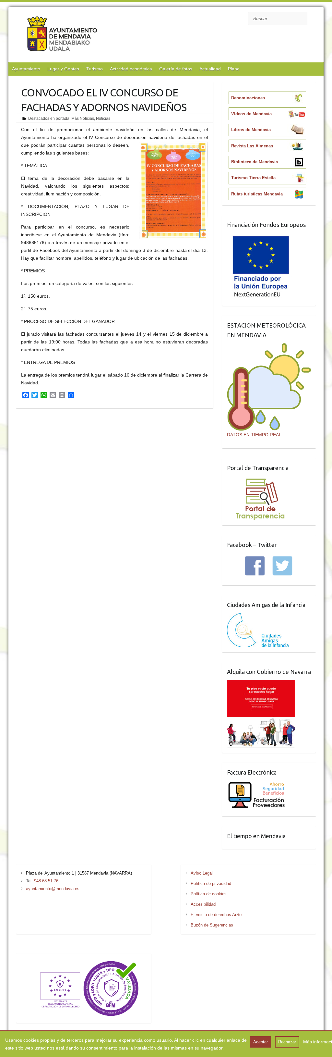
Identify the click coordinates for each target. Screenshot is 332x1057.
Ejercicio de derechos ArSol (217, 914)
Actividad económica (131, 68)
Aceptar (260, 1041)
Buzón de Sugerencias (212, 925)
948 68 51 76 (46, 880)
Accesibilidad (203, 904)
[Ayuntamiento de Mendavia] (62, 35)
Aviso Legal (202, 873)
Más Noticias (82, 118)
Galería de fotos (175, 68)
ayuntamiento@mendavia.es (52, 888)
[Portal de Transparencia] (260, 479)
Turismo (94, 68)
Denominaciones (248, 97)
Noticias (103, 118)
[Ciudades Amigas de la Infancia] (258, 616)
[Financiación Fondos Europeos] (261, 236)
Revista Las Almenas (252, 145)
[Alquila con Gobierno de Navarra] (261, 683)
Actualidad (210, 68)
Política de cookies (209, 893)
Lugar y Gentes (63, 68)
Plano (234, 68)
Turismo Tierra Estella (253, 177)
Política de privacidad (211, 883)
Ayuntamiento (26, 68)
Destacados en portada (48, 118)
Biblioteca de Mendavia (254, 161)
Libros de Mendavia (251, 129)
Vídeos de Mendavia (251, 113)
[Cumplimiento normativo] (83, 962)
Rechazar (287, 1041)
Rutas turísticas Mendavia (257, 194)
